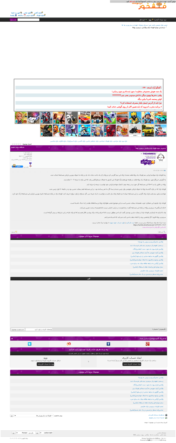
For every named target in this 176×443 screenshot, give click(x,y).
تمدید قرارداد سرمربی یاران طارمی (151, 271)
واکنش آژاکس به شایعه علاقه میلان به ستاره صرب (146, 263)
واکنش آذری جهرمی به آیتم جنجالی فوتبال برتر (147, 253)
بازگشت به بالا (154, 435)
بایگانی (147, 435)
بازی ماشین (54, 141)
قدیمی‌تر (162, 329)
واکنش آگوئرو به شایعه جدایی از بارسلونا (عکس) (147, 256)
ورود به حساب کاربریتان (46, 364)
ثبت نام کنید (130, 223)
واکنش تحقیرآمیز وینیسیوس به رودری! (150, 242)
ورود (150, 20)
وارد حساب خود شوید (117, 223)
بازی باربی (29, 15)
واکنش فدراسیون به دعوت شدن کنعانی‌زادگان (148, 249)
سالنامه (20, 15)
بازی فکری (62, 141)
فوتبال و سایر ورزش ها (130, 25)
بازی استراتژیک (72, 141)
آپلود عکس (27, 13)
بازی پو (125, 141)
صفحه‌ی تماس (161, 433)
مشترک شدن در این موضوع (156, 417)
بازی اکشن (81, 141)
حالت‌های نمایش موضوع (17, 147)
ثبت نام (142, 20)
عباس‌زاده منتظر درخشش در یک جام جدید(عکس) (146, 274)
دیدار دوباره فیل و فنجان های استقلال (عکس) (148, 267)
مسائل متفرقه (143, 25)
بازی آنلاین (37, 13)
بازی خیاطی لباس (92, 141)
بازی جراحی (118, 141)
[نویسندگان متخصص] (30, 167)
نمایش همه (144, 338)
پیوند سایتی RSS (138, 435)
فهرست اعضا (15, 13)
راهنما (12, 15)
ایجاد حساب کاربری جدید (132, 364)
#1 (165, 170)
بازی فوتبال (40, 15)
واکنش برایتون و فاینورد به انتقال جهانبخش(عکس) (146, 260)
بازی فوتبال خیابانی (106, 141)
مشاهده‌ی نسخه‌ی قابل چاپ (156, 415)
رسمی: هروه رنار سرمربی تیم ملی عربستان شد (146, 245)
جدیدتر (156, 329)
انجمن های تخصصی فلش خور (158, 25)
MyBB (148, 440)
